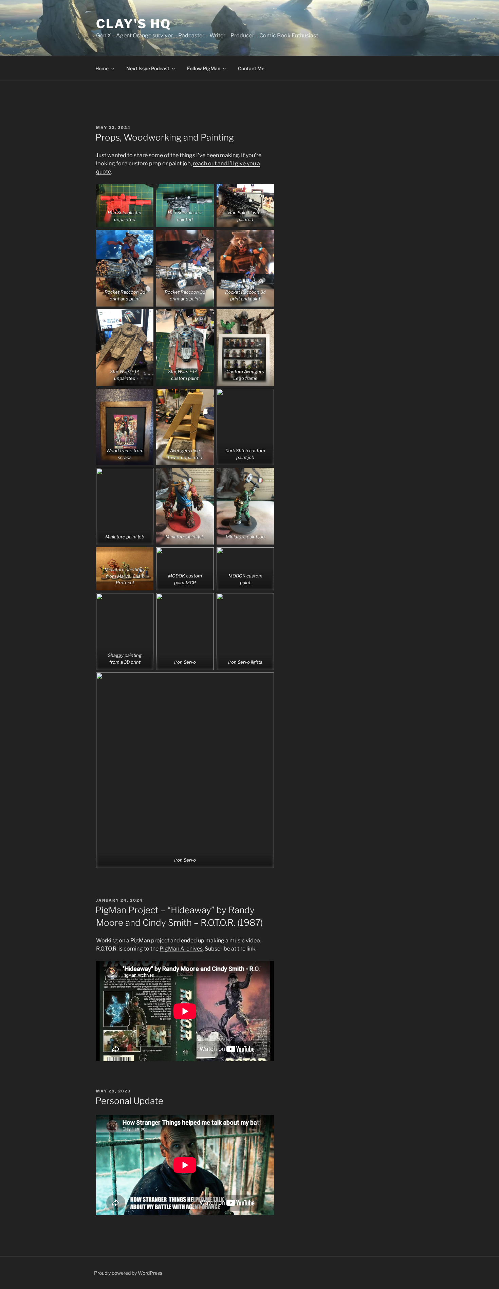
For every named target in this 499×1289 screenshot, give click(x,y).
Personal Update (129, 1100)
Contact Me (251, 68)
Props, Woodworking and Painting (164, 137)
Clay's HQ (133, 23)
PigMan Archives (181, 948)
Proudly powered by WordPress (128, 1273)
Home (102, 68)
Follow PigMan (203, 68)
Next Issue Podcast (147, 68)
